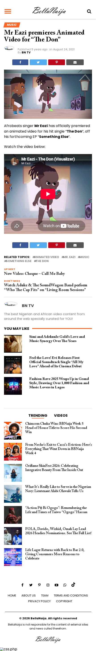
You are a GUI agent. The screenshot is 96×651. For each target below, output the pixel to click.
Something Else (18, 261)
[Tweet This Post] (38, 62)
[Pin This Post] (56, 62)
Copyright (64, 601)
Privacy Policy (39, 601)
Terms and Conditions (71, 595)
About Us (28, 595)
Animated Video (46, 257)
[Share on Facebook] (20, 62)
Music (84, 257)
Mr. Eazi (69, 257)
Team (44, 595)
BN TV (26, 52)
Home (12, 595)
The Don (42, 261)
